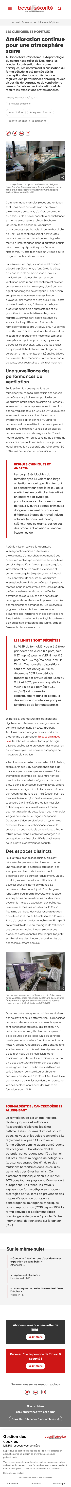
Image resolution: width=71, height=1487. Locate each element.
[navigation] (35, 8)
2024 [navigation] (32, 1412)
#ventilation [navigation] (16, 112)
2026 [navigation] (19, 1412)
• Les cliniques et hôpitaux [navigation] (45, 22)
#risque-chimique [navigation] (40, 112)
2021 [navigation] (52, 1412)
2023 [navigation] (39, 1412)
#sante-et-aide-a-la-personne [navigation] (27, 120)
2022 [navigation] (46, 1412)
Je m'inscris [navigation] (35, 1336)
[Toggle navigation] (10, 8)
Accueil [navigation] (16, 22)
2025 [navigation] (26, 1412)
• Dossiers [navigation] (26, 22)
